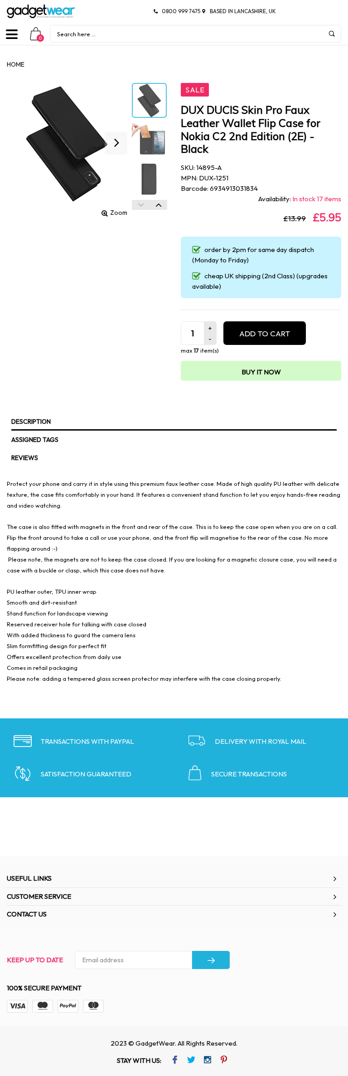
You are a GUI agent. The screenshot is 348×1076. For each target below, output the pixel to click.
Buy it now (261, 372)
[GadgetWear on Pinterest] (223, 1060)
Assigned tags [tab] (34, 440)
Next (158, 205)
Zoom (118, 212)
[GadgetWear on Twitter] (191, 1060)
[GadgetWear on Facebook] (174, 1060)
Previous (141, 205)
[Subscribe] (211, 960)
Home (15, 64)
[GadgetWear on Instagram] (207, 1060)
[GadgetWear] (41, 11)
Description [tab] (31, 421)
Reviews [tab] (24, 458)
